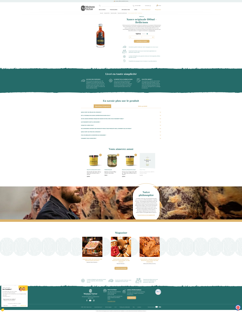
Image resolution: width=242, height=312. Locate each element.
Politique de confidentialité (125, 307)
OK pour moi (23, 305)
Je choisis (14, 305)
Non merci (6, 305)
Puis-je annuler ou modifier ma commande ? (93, 135)
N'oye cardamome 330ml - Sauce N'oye (147, 172)
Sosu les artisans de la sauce (93, 169)
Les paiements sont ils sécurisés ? (90, 122)
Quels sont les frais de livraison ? (91, 131)
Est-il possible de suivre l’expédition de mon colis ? (95, 115)
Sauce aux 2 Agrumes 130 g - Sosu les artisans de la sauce (129, 173)
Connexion (147, 5)
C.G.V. (115, 307)
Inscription (131, 297)
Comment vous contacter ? (88, 138)
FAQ (133, 307)
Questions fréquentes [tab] (102, 106)
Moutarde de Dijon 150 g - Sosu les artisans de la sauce (94, 173)
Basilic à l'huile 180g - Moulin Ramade (110, 172)
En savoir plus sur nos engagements (146, 214)
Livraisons (139, 307)
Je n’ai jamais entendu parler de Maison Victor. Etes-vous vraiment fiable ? (102, 118)
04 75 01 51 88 (111, 294)
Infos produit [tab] (142, 106)
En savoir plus (152, 30)
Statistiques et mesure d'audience (9, 300)
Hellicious (141, 16)
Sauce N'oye (142, 169)
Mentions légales (108, 307)
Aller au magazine (121, 268)
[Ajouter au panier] (100, 155)
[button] (2, 309)
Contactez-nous (111, 301)
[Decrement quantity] (130, 37)
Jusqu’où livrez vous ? (87, 125)
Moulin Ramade (108, 169)
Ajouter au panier (142, 41)
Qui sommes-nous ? (98, 307)
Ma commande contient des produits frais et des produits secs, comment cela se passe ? (106, 128)
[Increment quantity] (153, 37)
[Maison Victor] (90, 7)
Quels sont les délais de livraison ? (91, 112)
